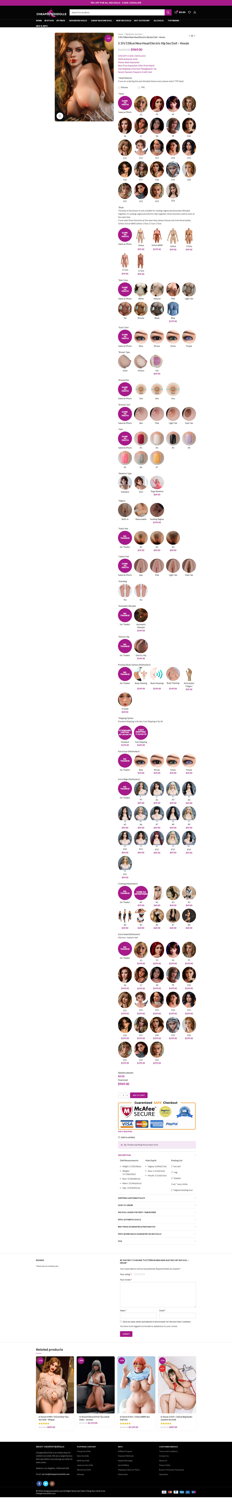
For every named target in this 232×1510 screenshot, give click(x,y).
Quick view (72, 1367)
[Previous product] (189, 35)
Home (121, 34)
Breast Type (124, 352)
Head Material (125, 78)
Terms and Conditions (168, 1451)
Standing (122, 581)
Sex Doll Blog (123, 1465)
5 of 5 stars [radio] (144, 1274)
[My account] (194, 12)
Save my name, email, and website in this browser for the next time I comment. (157, 1321)
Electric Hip (123, 637)
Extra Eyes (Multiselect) (128, 751)
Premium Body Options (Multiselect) (134, 665)
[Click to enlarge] (60, 116)
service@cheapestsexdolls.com (55, 1474)
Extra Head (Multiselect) (129, 934)
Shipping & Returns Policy (129, 1470)
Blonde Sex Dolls (84, 1470)
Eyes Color (123, 327)
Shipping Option (125, 718)
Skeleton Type (125, 473)
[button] (72, 1361)
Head (121, 93)
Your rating (125, 1274)
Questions (163, 1474)
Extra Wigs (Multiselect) (129, 779)
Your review (126, 1279)
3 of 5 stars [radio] (140, 1274)
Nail (120, 429)
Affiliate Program (125, 1451)
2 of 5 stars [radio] (137, 1274)
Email (162, 1310)
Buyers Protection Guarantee (171, 1470)
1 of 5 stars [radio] (135, 1274)
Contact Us (164, 1456)
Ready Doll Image (125, 1460)
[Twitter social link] (45, 1483)
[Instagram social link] (52, 1483)
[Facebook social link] (39, 1483)
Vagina (121, 500)
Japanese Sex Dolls (85, 1465)
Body (121, 207)
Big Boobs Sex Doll (134, 34)
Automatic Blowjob (127, 606)
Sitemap (80, 1474)
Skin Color (123, 280)
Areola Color (124, 404)
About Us (163, 1460)
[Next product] (194, 35)
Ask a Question (125, 1131)
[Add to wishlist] (72, 1373)
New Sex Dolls (83, 1456)
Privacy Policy (165, 1465)
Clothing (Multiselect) (128, 883)
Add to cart (139, 1095)
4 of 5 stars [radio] (142, 1274)
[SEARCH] (168, 12)
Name (123, 1310)
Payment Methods (126, 1456)
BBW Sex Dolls (83, 1460)
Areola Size (123, 380)
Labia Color (123, 556)
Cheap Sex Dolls (84, 1451)
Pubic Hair (123, 528)
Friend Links (123, 1474)
